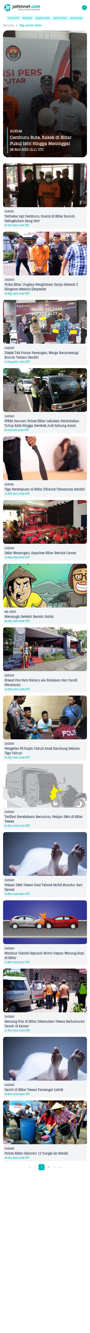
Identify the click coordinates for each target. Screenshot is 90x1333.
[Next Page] (54, 1167)
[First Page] (29, 1167)
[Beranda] (22, 7)
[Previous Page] (35, 1167)
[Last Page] (60, 1167)
